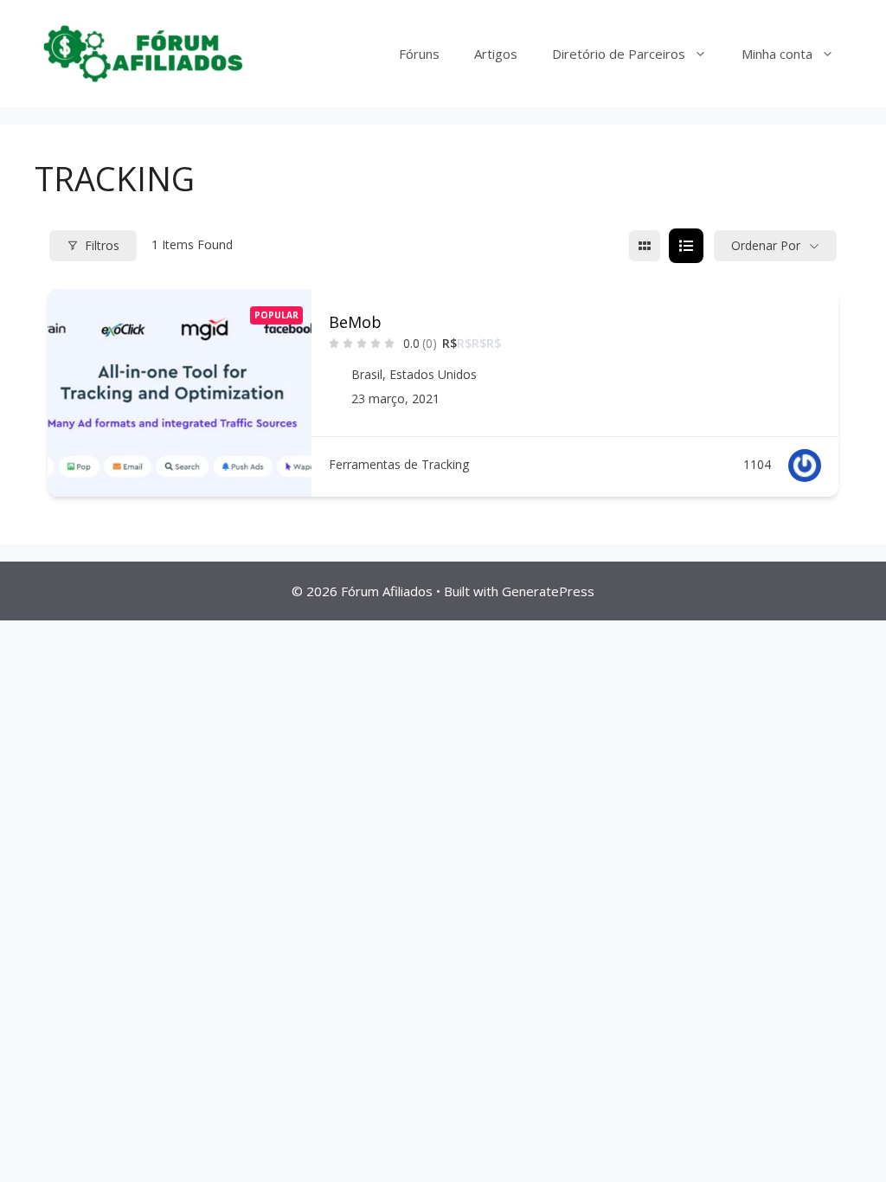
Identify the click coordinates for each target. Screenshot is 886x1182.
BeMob (355, 322)
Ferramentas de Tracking (399, 464)
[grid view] (644, 245)
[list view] (686, 245)
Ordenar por (765, 245)
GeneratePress (548, 591)
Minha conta (777, 53)
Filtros (102, 245)
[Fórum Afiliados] (143, 52)
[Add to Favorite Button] (814, 319)
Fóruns (419, 53)
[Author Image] (804, 465)
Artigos (495, 53)
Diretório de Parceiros (618, 53)
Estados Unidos (433, 374)
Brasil (366, 374)
